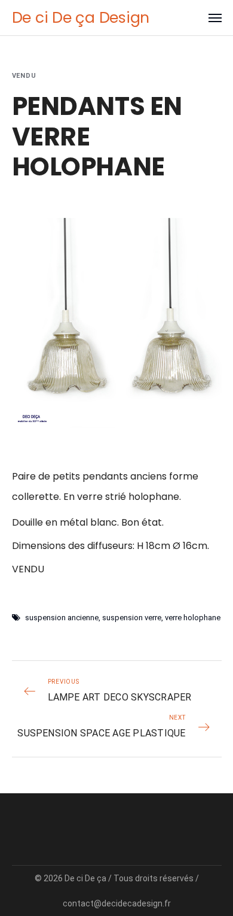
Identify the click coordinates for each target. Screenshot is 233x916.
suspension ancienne (62, 617)
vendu (24, 76)
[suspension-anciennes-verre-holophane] (117, 323)
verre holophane (192, 617)
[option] (117, 323)
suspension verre (131, 617)
